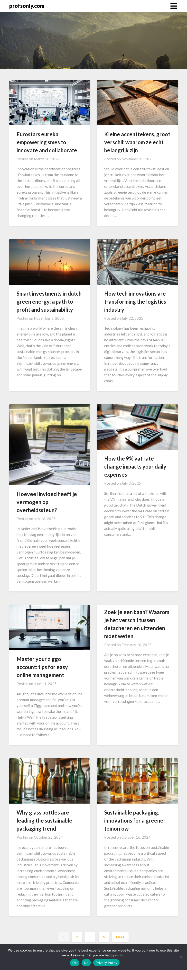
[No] (180, 957)
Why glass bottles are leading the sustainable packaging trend (44, 820)
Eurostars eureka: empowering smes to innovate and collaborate (47, 142)
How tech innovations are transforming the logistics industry (135, 301)
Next (120, 937)
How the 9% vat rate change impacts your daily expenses (135, 466)
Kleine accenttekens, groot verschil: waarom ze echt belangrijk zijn (137, 142)
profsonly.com (27, 5)
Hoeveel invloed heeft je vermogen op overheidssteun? (47, 502)
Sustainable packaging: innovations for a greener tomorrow (135, 820)
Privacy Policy (106, 963)
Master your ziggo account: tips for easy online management (42, 667)
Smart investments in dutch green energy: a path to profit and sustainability (49, 301)
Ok (74, 963)
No (86, 963)
